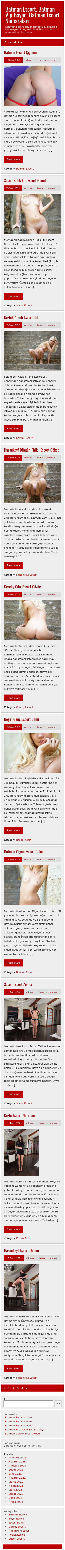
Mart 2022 (15, 1489)
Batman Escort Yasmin (19, 1425)
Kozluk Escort (24, 437)
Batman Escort (25, 168)
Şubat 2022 (15, 1493)
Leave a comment (47, 60)
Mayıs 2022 (15, 1481)
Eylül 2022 (15, 1473)
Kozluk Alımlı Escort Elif (21, 317)
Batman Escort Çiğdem (20, 52)
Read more (13, 159)
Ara (6, 1399)
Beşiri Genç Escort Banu (21, 719)
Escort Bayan (16, 1522)
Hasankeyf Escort (26, 574)
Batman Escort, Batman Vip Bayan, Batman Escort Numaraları (32, 15)
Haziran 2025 (17, 1461)
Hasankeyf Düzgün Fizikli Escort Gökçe (31, 450)
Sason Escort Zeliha (18, 984)
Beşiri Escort (23, 839)
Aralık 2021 (15, 1501)
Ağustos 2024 (17, 1465)
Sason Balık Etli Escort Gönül (25, 180)
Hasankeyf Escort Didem (21, 1250)
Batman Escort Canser (19, 1417)
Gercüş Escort (24, 707)
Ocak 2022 (15, 1497)
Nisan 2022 (15, 1485)
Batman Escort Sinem (18, 1421)
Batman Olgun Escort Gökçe (24, 851)
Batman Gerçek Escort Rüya (22, 1433)
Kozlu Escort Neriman (19, 1115)
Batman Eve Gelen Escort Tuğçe (24, 1429)
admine (29, 60)
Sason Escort (24, 305)
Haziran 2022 (17, 1477)
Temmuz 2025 (17, 1457)
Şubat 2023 (15, 1469)
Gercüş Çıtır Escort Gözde (22, 587)
